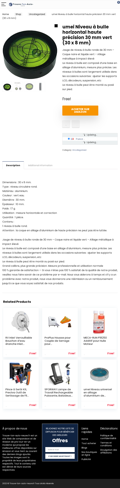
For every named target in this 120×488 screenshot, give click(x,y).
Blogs (84, 447)
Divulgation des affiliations (108, 451)
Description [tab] (13, 165)
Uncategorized (37, 14)
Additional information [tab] (40, 165)
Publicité (86, 459)
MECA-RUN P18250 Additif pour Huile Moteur (95, 341)
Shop (18, 14)
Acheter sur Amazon (80, 110)
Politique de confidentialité (108, 437)
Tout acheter (89, 443)
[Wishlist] (110, 4)
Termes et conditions (106, 444)
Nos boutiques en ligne (89, 453)
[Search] (103, 4)
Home (5, 14)
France (79, 138)
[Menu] (4, 4)
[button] (56, 25)
